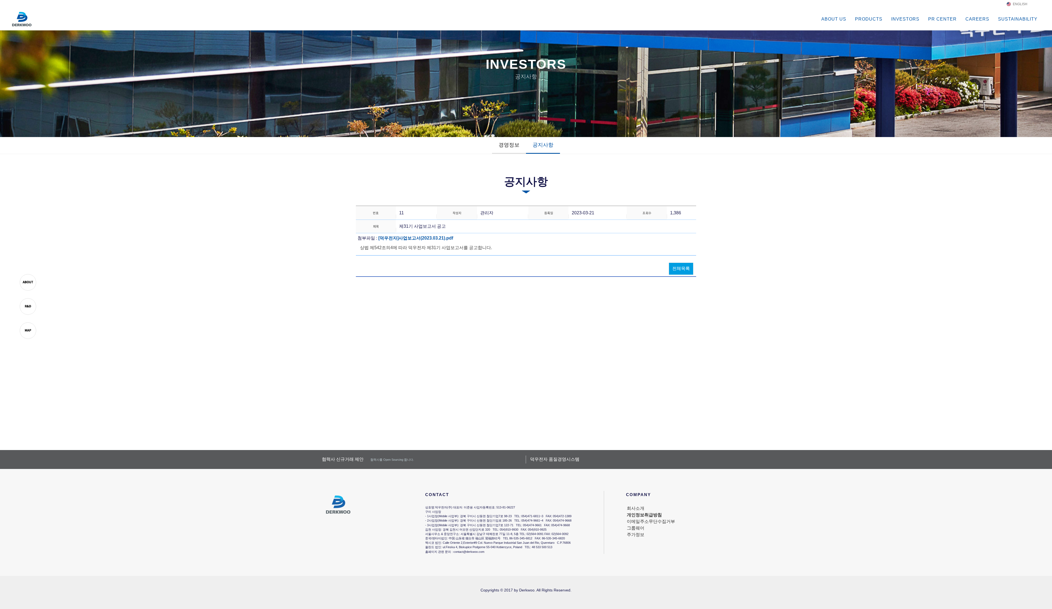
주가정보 (635, 534)
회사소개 (635, 508)
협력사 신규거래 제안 (368, 459)
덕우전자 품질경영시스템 (554, 459)
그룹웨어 (635, 528)
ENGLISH (1020, 4)
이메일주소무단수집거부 (651, 521)
